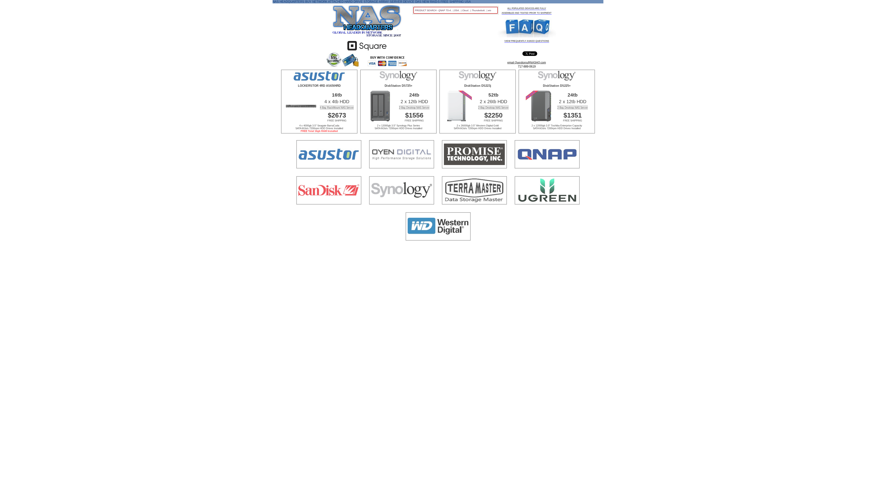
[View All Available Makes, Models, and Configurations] (367, 22)
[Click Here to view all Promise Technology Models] (474, 174)
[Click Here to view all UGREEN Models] (547, 210)
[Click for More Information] (367, 50)
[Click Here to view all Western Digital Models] (438, 246)
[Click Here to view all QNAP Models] (547, 174)
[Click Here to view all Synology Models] (402, 210)
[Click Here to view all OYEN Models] (402, 174)
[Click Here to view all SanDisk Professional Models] (329, 210)
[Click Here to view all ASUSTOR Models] (329, 174)
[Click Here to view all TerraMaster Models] (474, 210)
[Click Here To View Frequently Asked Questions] (526, 28)
